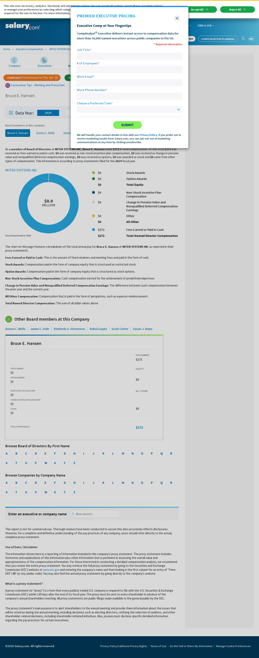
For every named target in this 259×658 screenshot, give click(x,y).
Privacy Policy (148, 135)
